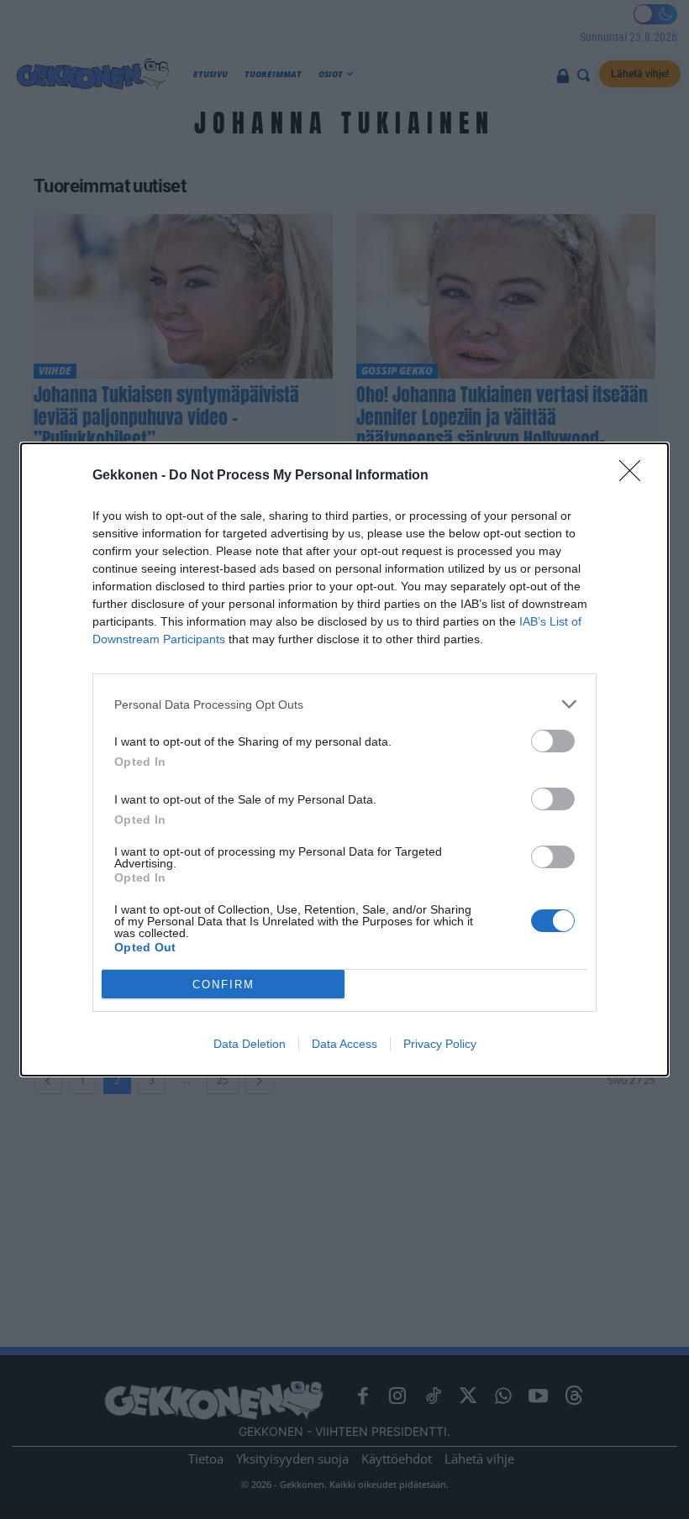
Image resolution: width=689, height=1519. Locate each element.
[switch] (553, 741)
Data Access (344, 1043)
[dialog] (344, 759)
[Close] (635, 476)
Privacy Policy (439, 1043)
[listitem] (344, 704)
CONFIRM (223, 984)
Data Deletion (249, 1043)
